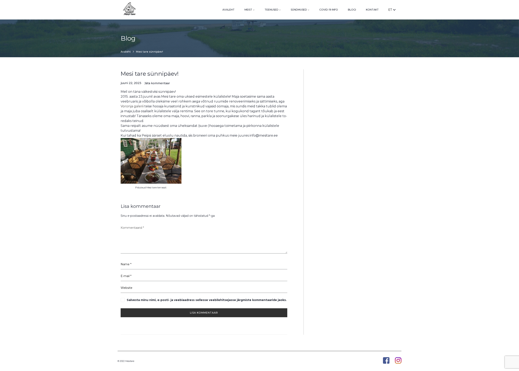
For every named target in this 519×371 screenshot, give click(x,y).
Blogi (352, 9)
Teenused (271, 9)
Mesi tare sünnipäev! (150, 73)
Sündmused (299, 9)
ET (390, 10)
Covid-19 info (328, 9)
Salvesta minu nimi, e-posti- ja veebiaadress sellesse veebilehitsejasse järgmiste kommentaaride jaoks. (207, 300)
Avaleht (228, 9)
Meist (248, 9)
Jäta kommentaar (157, 83)
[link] (132, 106)
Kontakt (372, 9)
